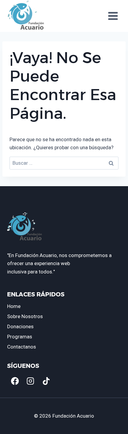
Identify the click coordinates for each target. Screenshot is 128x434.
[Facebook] (15, 381)
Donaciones (20, 326)
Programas (19, 336)
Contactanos (21, 347)
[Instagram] (30, 381)
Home (14, 306)
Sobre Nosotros (25, 316)
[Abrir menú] (113, 16)
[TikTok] (46, 381)
